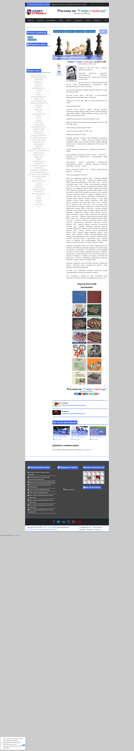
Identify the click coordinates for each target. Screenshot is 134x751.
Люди (61, 20)
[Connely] (98, 473)
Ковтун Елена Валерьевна (47, 482)
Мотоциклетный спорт (38, 138)
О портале (40, 20)
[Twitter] (58, 521)
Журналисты (70, 31)
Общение (97, 20)
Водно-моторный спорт (38, 103)
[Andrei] (85, 482)
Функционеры (90, 31)
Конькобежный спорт (38, 127)
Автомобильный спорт (38, 77)
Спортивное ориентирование (38, 174)
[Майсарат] (98, 477)
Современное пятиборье (38, 170)
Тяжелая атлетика (38, 189)
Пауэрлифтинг (39, 144)
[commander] (85, 477)
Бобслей (39, 90)
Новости (30, 20)
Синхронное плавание (39, 166)
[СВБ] (89, 482)
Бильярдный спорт (39, 88)
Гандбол (39, 107)
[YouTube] (79, 521)
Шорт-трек (38, 204)
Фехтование (38, 191)
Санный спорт (39, 163)
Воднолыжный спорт (38, 101)
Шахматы (38, 200)
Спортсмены (80, 31)
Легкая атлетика (38, 129)
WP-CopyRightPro (16, 535)
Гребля (38, 116)
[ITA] (93, 477)
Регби (39, 159)
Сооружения (78, 20)
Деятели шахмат (59, 31)
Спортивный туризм (38, 176)
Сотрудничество (85, 527)
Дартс (39, 118)
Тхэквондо (39, 187)
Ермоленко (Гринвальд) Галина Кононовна (96, 432)
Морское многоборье (38, 135)
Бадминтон (38, 82)
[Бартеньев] (102, 477)
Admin (59, 69)
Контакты (97, 529)
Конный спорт (39, 125)
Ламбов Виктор (44, 490)
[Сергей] (102, 482)
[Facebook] (54, 521)
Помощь (82, 529)
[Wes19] (89, 477)
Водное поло (38, 99)
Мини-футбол (39, 133)
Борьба (38, 94)
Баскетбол (38, 84)
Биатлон (39, 86)
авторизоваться (87, 450)
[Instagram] (68, 521)
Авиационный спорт (38, 75)
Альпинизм (39, 79)
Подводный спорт (38, 148)
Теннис (38, 183)
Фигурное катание (38, 194)
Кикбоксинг (38, 122)
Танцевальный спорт (38, 181)
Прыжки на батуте (38, 155)
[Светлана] (102, 473)
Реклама (90, 529)
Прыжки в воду (38, 153)
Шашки (38, 202)
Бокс (38, 92)
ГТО (38, 207)
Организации (51, 20)
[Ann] (93, 473)
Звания (68, 20)
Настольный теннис (38, 140)
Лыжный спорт (38, 131)
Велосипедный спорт (38, 97)
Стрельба (38, 178)
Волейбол (38, 105)
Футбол (38, 196)
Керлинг (39, 120)
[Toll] (85, 473)
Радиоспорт (38, 157)
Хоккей (38, 198)
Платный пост (97, 527)
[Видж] (98, 482)
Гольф (39, 112)
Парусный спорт (39, 142)
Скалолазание (39, 168)
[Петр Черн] (89, 473)
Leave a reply (58, 439)
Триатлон (38, 185)
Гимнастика (38, 110)
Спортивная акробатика (38, 172)
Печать (88, 20)
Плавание (38, 146)
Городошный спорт (39, 114)
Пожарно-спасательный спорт (39, 150)
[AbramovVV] (93, 482)
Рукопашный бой (38, 161)
